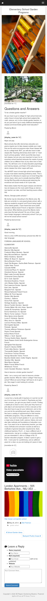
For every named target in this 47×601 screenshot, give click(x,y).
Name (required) (15, 550)
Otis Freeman (26, 523)
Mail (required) (14, 556)
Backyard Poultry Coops (31, 536)
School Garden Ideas (14, 532)
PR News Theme (29, 596)
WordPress (17, 596)
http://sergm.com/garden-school (15, 519)
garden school (14, 525)
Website (12, 563)
